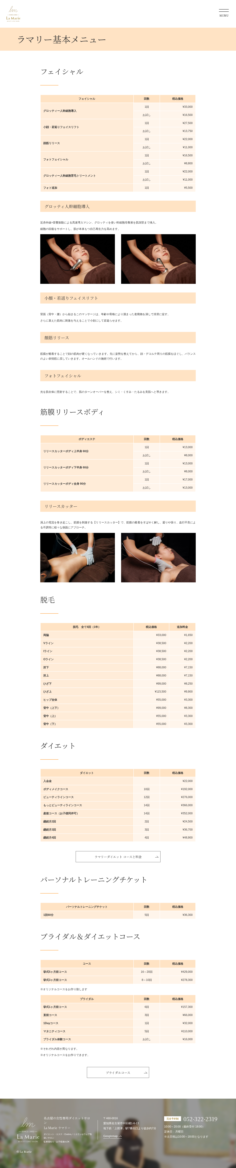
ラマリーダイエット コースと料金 (118, 856)
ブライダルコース (118, 1072)
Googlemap (110, 1136)
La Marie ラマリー (13, 14)
